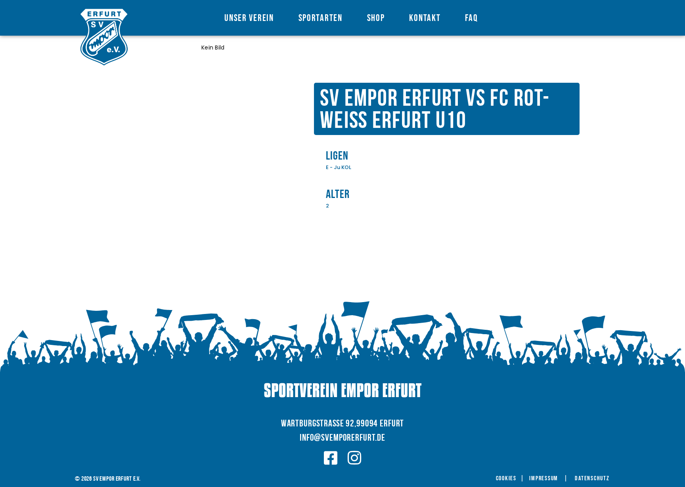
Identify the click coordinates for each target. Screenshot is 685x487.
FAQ (471, 18)
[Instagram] (354, 458)
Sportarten (320, 18)
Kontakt (424, 18)
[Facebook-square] (331, 458)
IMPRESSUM (543, 479)
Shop (376, 18)
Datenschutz (592, 479)
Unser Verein (249, 18)
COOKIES (506, 479)
